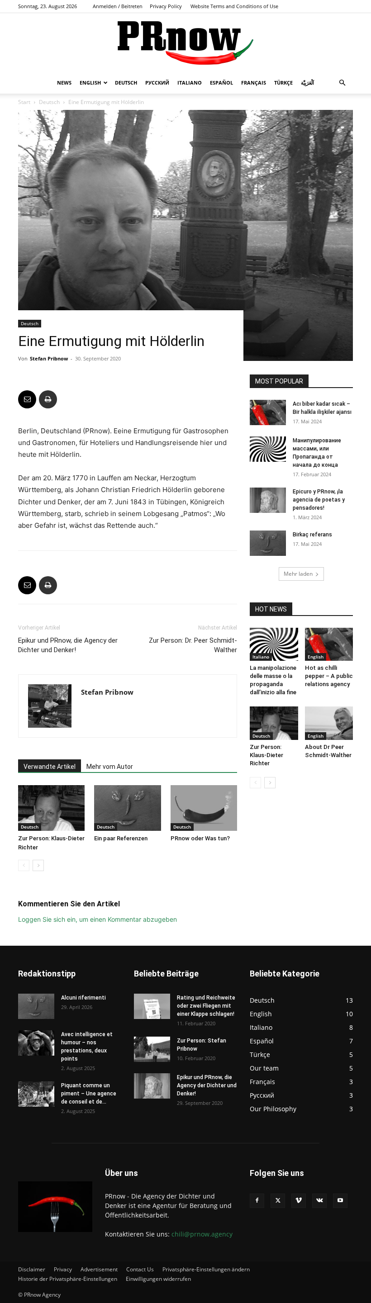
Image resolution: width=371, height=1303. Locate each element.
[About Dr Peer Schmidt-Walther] (329, 722)
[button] (342, 83)
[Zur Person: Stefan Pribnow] (152, 1049)
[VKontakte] (319, 1201)
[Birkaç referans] (268, 543)
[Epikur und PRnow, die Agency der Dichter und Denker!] (152, 1086)
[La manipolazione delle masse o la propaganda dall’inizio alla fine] (274, 644)
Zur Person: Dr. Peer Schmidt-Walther (193, 645)
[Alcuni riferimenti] (36, 1006)
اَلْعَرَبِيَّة (307, 82)
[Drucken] (48, 399)
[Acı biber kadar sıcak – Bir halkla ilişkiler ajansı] (268, 412)
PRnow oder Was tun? (200, 838)
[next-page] (38, 865)
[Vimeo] (298, 1201)
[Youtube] (340, 1201)
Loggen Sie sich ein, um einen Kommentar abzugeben (97, 919)
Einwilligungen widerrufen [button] (158, 1279)
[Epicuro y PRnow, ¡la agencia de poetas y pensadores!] (268, 500)
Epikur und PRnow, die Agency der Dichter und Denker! (68, 645)
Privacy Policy (166, 6)
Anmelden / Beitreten (118, 6)
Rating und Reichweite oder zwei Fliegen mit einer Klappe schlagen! (206, 1006)
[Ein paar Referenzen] (127, 808)
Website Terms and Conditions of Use (234, 6)
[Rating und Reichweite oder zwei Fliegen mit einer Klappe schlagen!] (152, 1006)
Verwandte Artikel (50, 766)
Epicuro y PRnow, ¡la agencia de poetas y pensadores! (319, 499)
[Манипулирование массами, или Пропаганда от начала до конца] (268, 449)
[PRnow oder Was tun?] (204, 808)
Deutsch (126, 82)
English (90, 82)
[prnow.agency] (185, 43)
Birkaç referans (312, 534)
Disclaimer (31, 1269)
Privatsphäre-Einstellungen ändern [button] (206, 1269)
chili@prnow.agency (202, 1234)
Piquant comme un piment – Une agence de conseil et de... (88, 1093)
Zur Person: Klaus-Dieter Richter (266, 755)
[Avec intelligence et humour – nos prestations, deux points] (36, 1043)
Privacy (63, 1269)
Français (253, 82)
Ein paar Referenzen (120, 838)
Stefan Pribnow (49, 358)
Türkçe (283, 82)
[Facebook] (257, 1201)
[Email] (27, 399)
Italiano (189, 82)
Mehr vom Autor (109, 766)
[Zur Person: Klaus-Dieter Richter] (51, 808)
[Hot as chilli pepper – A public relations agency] (329, 644)
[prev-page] (23, 865)
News (64, 82)
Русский (157, 82)
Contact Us (140, 1269)
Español (221, 82)
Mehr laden (298, 574)
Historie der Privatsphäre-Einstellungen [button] (67, 1279)
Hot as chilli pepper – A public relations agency (329, 675)
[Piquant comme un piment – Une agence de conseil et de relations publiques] (36, 1094)
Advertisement (99, 1269)
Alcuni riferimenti (83, 998)
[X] (278, 1201)
